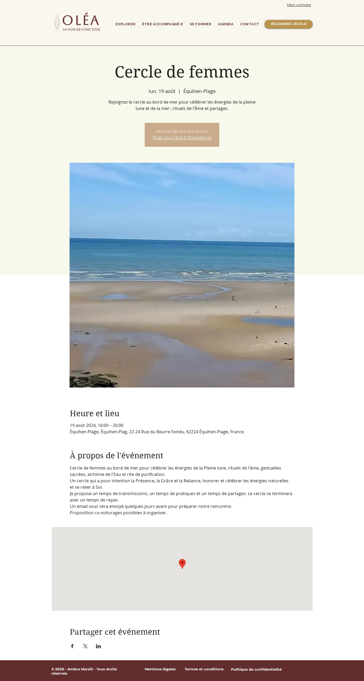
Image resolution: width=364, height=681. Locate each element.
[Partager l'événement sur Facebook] (72, 646)
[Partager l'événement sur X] (85, 646)
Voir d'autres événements (182, 138)
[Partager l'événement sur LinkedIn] (98, 646)
